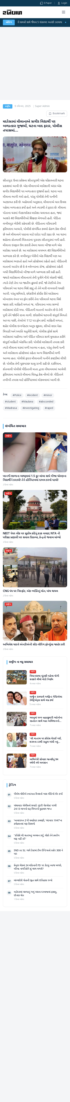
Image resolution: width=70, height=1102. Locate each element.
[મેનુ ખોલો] (63, 12)
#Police (17, 395)
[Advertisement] (35, 63)
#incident (32, 395)
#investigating (31, 408)
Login (64, 3)
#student (10, 402)
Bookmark (59, 113)
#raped (49, 408)
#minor (48, 395)
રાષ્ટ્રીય (7, 106)
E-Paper (48, 3)
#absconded (46, 402)
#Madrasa (11, 408)
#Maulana (27, 402)
